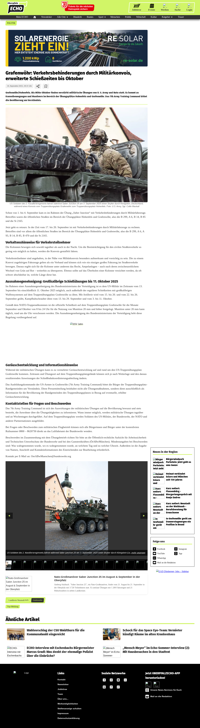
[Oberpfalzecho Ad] (78, 7)
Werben (165, 9)
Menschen (115, 17)
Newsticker (46, 17)
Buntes (90, 17)
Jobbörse (136, 9)
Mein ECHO (22, 17)
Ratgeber (166, 17)
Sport (100, 17)
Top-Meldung (12, 606)
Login (189, 9)
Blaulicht (77, 17)
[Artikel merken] (45, 86)
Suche (178, 9)
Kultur (154, 17)
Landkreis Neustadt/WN (18, 600)
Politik (128, 17)
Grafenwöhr (37, 600)
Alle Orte (61, 17)
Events (151, 9)
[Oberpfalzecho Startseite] (17, 14)
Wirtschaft (141, 17)
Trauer (181, 17)
